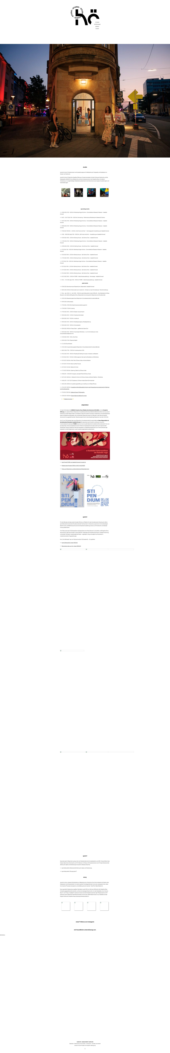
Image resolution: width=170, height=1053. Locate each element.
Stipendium (79, 298)
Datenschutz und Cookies (79, 1043)
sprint (97, 26)
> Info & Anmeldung (103, 289)
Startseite (71, 1043)
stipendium (97, 24)
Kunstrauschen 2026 (79, 350)
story (97, 28)
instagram (91, 922)
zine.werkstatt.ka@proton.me (67, 333)
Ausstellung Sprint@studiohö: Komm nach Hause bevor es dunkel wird (87, 387)
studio (97, 22)
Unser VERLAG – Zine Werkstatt (97, 293)
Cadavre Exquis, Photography (78, 392)
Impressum (88, 1043)
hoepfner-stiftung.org (91, 1045)
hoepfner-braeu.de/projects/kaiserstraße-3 (79, 896)
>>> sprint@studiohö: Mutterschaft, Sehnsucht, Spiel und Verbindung (76, 868)
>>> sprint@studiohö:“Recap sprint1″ (68, 871)
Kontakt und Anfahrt (96, 1043)
